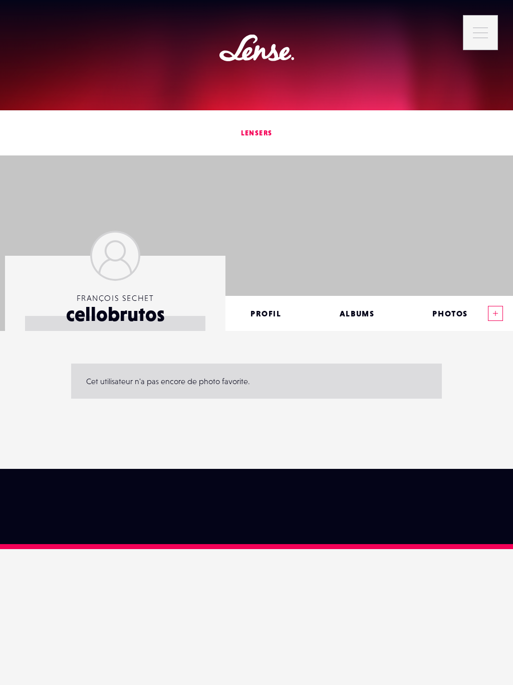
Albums (357, 313)
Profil (266, 313)
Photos (450, 313)
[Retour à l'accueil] (256, 48)
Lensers (257, 133)
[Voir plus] (495, 313)
